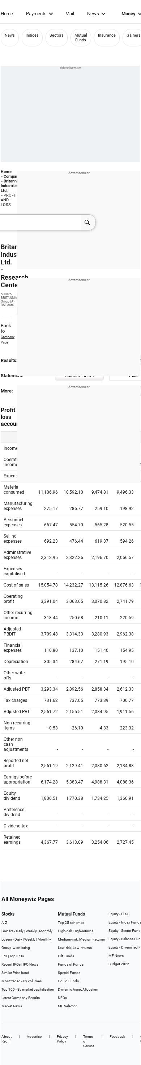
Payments (36, 13)
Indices (32, 35)
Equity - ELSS (118, 914)
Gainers (134, 35)
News (93, 13)
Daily (20, 931)
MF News (116, 955)
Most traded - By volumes (21, 981)
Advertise (34, 1036)
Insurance (107, 35)
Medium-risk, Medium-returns (81, 939)
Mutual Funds (80, 37)
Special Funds (69, 972)
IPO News (30, 964)
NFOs (62, 997)
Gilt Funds (66, 956)
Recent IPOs (11, 964)
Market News (11, 1006)
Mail (69, 13)
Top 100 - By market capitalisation (27, 989)
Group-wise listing (15, 947)
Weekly (31, 931)
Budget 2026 (118, 964)
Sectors (57, 35)
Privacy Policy (62, 1039)
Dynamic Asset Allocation (78, 989)
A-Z (4, 922)
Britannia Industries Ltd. (10, 186)
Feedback (117, 1036)
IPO (4, 956)
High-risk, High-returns (75, 931)
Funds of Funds (71, 964)
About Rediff (6, 1039)
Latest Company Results (20, 997)
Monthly (45, 931)
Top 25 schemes (71, 922)
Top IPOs (16, 956)
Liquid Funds (68, 981)
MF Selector (67, 1006)
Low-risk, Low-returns (75, 947)
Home (7, 13)
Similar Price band (15, 972)
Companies (14, 176)
